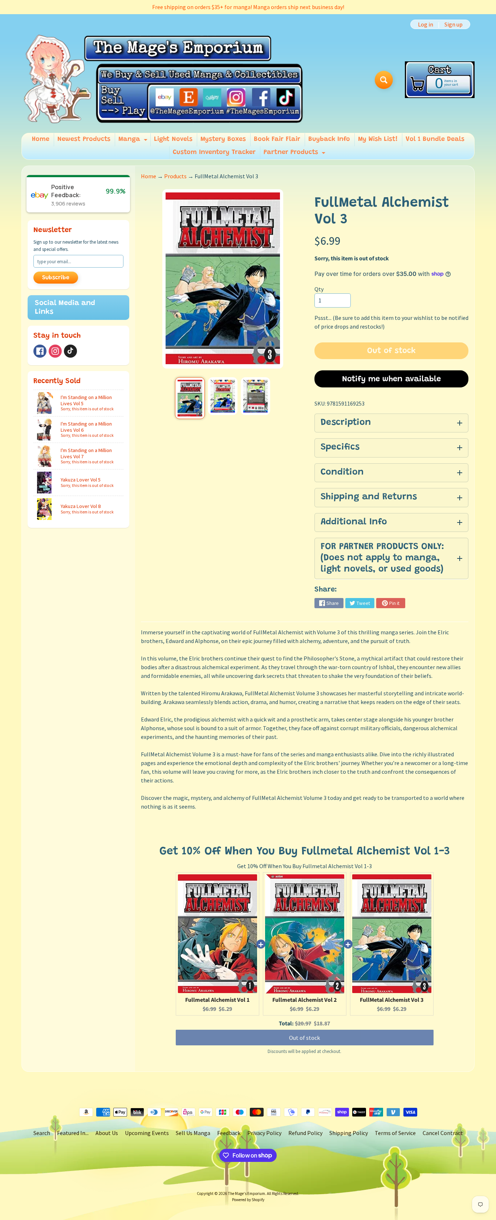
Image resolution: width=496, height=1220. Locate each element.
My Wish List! (378, 139)
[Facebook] (39, 351)
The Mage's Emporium (246, 1193)
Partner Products (295, 154)
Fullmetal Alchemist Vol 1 (217, 1000)
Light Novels (173, 139)
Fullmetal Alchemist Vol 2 (304, 1000)
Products (175, 176)
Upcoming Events (147, 1132)
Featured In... (73, 1132)
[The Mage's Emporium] (163, 79)
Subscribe (55, 278)
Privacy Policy (264, 1132)
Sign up (453, 24)
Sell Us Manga (193, 1132)
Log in (425, 24)
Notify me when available (391, 379)
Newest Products (83, 139)
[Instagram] (55, 351)
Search (41, 1132)
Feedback (228, 1132)
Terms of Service (395, 1132)
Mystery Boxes (223, 139)
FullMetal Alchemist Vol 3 (391, 1000)
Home (40, 139)
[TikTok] (70, 351)
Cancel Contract (443, 1132)
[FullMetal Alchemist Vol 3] (189, 398)
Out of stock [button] (304, 1037)
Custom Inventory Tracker (214, 152)
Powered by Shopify (248, 1199)
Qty (319, 289)
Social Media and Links (65, 308)
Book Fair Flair (277, 139)
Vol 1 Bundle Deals (435, 139)
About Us (106, 1132)
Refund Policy (305, 1132)
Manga (133, 141)
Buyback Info (329, 139)
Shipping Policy (348, 1132)
